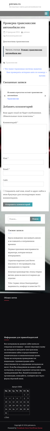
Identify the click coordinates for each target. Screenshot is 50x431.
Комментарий (10, 122)
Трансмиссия (11, 63)
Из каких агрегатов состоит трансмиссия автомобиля (24, 94)
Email (6, 169)
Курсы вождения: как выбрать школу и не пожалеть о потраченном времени (24, 241)
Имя (5, 158)
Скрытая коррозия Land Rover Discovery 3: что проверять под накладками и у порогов (21, 263)
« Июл (6, 417)
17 (6, 405)
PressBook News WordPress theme (29, 428)
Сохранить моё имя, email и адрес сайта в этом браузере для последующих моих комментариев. (24, 194)
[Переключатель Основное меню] (46, 13)
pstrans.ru (15, 3)
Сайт (5, 180)
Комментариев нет (14, 36)
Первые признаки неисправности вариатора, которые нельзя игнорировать (23, 252)
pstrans (26, 32)
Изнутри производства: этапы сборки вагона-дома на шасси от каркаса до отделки (25, 275)
